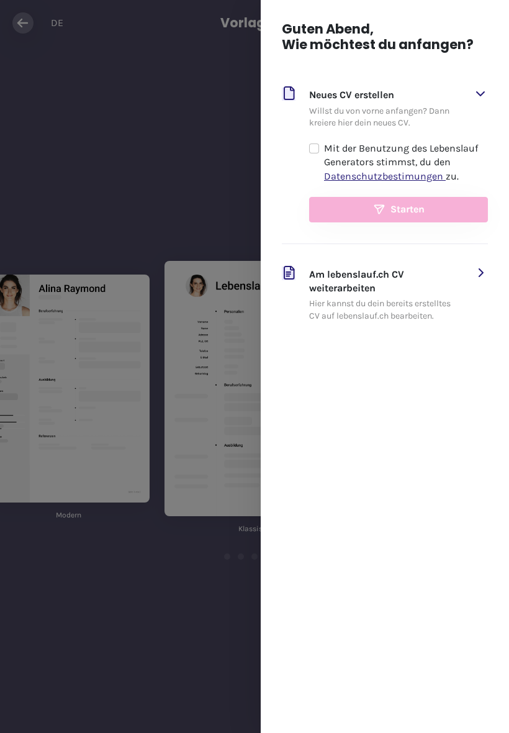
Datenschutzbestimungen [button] (385, 176)
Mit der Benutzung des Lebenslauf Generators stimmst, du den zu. (401, 162)
